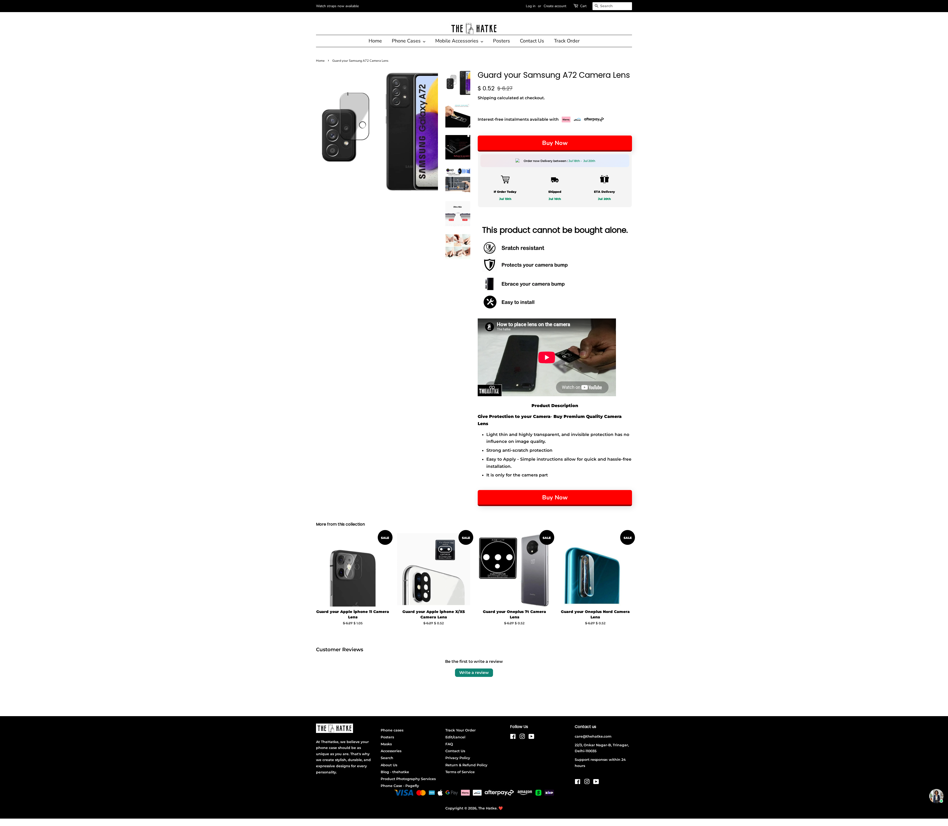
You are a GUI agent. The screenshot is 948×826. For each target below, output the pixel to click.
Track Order (567, 41)
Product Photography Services (408, 779)
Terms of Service (460, 772)
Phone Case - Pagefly (400, 786)
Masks (386, 744)
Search (387, 758)
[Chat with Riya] (936, 796)
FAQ (449, 744)
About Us (389, 765)
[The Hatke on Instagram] (522, 737)
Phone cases (392, 730)
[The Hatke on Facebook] (513, 737)
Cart (583, 6)
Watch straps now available (337, 6)
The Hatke (487, 808)
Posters (501, 41)
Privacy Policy (457, 758)
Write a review (474, 672)
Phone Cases (407, 41)
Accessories (391, 751)
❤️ (500, 808)
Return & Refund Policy (466, 765)
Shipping (487, 98)
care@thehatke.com (593, 736)
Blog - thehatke (395, 772)
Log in (530, 6)
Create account (555, 6)
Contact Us (532, 41)
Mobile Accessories (457, 41)
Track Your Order (460, 730)
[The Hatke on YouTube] (531, 737)
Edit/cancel (455, 737)
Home (375, 41)
